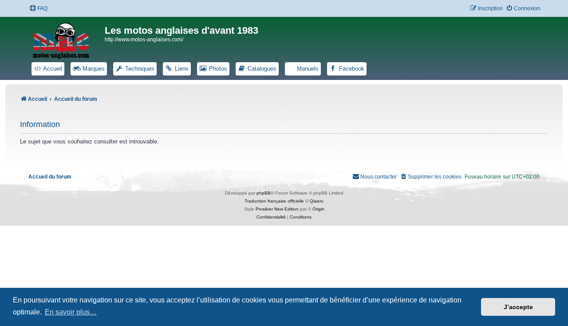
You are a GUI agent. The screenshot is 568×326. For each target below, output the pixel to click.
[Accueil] (66, 39)
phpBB (263, 193)
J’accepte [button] (518, 306)
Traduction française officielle (274, 201)
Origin (318, 209)
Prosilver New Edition (277, 209)
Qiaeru (316, 201)
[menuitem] (38, 9)
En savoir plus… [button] (71, 312)
